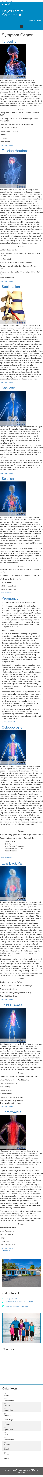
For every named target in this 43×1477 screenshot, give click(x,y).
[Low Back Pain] (13, 883)
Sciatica (8, 478)
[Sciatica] (13, 498)
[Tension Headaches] (13, 170)
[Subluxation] (13, 306)
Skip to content (6, 1)
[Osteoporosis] (13, 747)
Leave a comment (6, 145)
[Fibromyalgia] (13, 1132)
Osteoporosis (12, 727)
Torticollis (9, 41)
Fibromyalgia (11, 1111)
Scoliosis (8, 387)
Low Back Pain (13, 863)
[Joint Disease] (13, 1025)
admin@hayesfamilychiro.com (17, 1306)
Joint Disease (12, 1004)
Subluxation (11, 286)
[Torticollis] (13, 61)
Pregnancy (10, 598)
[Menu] (21, 26)
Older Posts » (7, 1250)
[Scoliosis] (13, 408)
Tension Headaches (17, 150)
